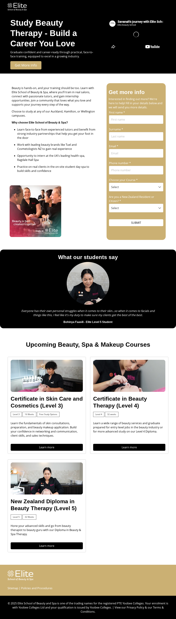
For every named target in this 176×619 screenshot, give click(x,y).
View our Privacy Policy (129, 607)
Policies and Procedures (36, 588)
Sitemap (13, 588)
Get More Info (26, 65)
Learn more (46, 447)
